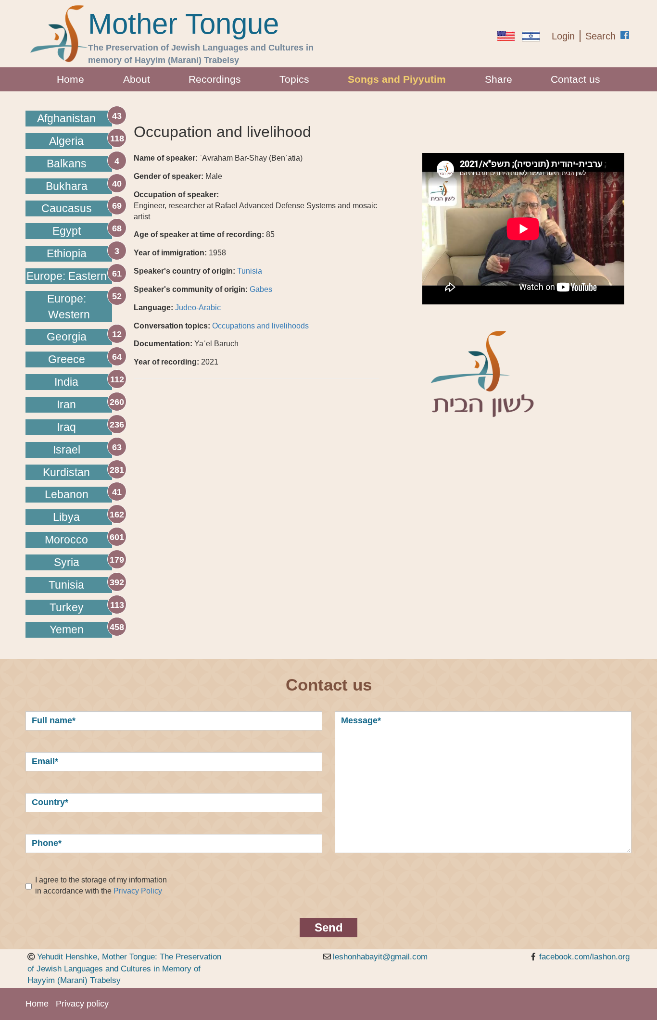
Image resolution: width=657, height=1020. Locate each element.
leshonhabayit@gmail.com (380, 956)
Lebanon (66, 494)
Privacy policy (82, 1003)
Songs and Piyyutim (397, 79)
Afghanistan (66, 118)
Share (498, 79)
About (136, 79)
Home (70, 79)
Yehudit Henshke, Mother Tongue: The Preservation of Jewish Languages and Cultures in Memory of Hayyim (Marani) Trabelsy (124, 968)
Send (329, 927)
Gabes (261, 289)
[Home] (59, 34)
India (66, 382)
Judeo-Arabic (198, 307)
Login (563, 36)
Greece (66, 359)
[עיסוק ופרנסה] (531, 36)
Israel (66, 449)
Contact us (575, 79)
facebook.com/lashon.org (584, 956)
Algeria (66, 141)
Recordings (215, 79)
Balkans (67, 163)
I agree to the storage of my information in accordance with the (101, 885)
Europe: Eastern (66, 276)
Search (600, 36)
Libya (66, 517)
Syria (66, 562)
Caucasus (66, 208)
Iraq (66, 427)
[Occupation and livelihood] (506, 36)
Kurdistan (66, 472)
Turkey (67, 607)
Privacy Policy (138, 891)
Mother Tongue (183, 24)
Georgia (67, 336)
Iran (66, 404)
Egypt (66, 231)
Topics (294, 79)
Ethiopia (67, 253)
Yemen (67, 629)
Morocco (66, 539)
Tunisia (66, 585)
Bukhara (67, 186)
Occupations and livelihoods (260, 326)
